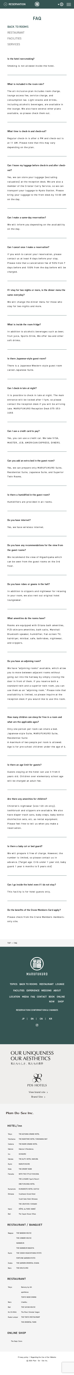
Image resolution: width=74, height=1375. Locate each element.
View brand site (37, 1092)
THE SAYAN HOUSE (28, 1307)
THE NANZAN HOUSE (23, 1233)
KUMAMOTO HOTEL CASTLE (29, 1189)
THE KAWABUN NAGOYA (25, 1248)
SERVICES (13, 44)
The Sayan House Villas (27, 1214)
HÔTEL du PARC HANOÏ (27, 1209)
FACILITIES (14, 38)
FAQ (33, 996)
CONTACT (42, 996)
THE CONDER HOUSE (23, 1238)
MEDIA (25, 996)
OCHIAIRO (22, 1154)
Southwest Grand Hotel (27, 1194)
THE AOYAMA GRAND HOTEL (29, 1134)
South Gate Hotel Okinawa (28, 1199)
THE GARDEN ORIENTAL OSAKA (27, 1263)
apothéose (25, 1292)
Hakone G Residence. (26, 1149)
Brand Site (37, 1097)
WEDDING (46, 990)
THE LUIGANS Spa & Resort (29, 1179)
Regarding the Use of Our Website (43, 1357)
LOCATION (14, 996)
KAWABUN (20, 1243)
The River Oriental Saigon (30, 1312)
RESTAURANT (15, 32)
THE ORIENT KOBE (25, 1169)
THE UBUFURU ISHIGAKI (28, 1204)
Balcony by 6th (26, 1287)
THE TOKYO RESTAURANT (30, 1317)
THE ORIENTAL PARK (28, 1322)
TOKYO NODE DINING (28, 1297)
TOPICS (14, 984)
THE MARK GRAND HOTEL (28, 1144)
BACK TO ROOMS (18, 27)
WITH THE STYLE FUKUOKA (29, 1174)
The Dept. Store (16, 1341)
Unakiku (24, 1302)
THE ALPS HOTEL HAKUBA (28, 1159)
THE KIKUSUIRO (22, 1268)
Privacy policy (23, 1357)
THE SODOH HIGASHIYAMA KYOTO (28, 1253)
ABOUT (57, 990)
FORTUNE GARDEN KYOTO (25, 1258)
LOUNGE (59, 984)
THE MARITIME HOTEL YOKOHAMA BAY (33, 1139)
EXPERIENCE (33, 990)
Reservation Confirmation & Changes (37, 1010)
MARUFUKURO (24, 1164)
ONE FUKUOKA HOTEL (27, 1184)
